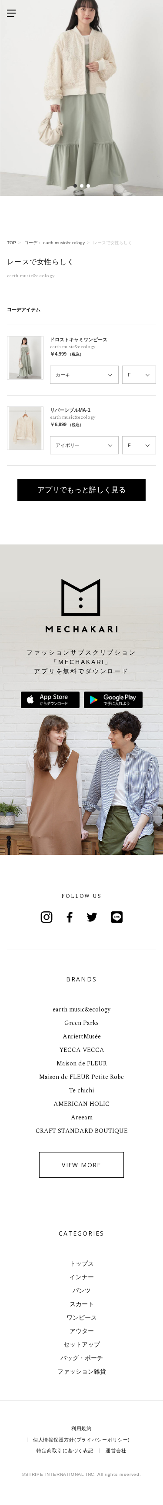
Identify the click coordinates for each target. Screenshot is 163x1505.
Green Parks (81, 1023)
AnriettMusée (82, 1036)
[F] (139, 375)
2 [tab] (81, 185)
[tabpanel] (81, 98)
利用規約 (81, 1428)
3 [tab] (88, 185)
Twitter (93, 917)
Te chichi (81, 1090)
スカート (82, 1303)
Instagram (46, 917)
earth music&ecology (81, 1009)
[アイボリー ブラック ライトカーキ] (84, 445)
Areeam (82, 1117)
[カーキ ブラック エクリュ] (84, 375)
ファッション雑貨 (81, 1371)
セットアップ (81, 1344)
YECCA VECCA (81, 1050)
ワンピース (82, 1317)
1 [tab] (75, 185)
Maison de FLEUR (82, 1063)
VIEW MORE (81, 1165)
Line (117, 917)
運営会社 (116, 1450)
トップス (82, 1263)
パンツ (82, 1290)
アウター (82, 1330)
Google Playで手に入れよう (113, 700)
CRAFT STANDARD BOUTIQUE (82, 1130)
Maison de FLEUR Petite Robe (81, 1077)
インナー (82, 1276)
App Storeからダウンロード (50, 700)
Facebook (70, 917)
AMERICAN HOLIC (81, 1104)
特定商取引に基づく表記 (65, 1450)
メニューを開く (11, 13)
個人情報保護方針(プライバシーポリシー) (81, 1439)
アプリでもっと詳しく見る (81, 490)
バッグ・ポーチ (81, 1357)
